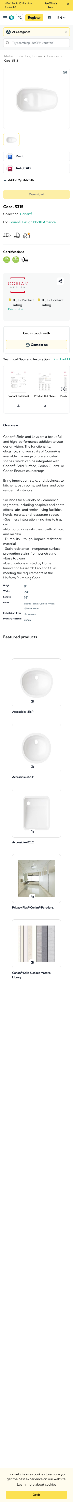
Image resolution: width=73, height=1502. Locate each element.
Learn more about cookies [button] (36, 1484)
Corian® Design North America (32, 222)
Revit (20, 156)
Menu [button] (5, 17)
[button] (19, 17)
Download (36, 194)
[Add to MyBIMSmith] (32, 701)
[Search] (7, 42)
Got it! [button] (36, 1495)
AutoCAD (23, 168)
